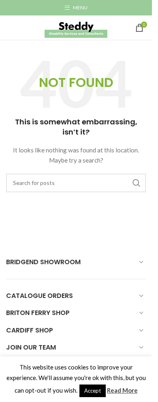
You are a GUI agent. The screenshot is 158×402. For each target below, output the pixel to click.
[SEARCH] (136, 183)
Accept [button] (92, 390)
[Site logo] (76, 27)
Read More (122, 390)
